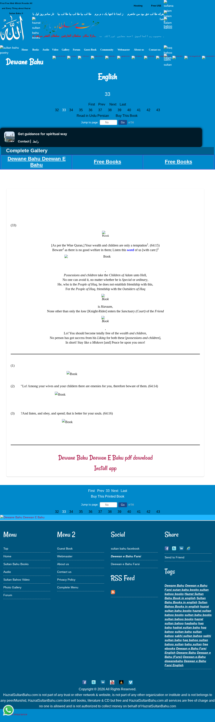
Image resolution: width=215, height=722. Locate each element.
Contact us (64, 571)
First (92, 104)
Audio (7, 571)
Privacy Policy (66, 579)
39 (119, 110)
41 (138, 110)
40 (129, 110)
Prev (101, 104)
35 (80, 110)
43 (158, 110)
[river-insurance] (15, 714)
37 (100, 110)
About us (63, 564)
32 (56, 110)
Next (113, 104)
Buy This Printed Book (107, 496)
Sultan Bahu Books (16, 564)
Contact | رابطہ (28, 141)
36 (90, 110)
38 (109, 110)
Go (123, 122)
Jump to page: (89, 122)
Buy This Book (127, 115)
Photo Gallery (12, 587)
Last (123, 104)
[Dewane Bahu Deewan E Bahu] (22, 517)
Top (5, 548)
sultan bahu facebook (125, 548)
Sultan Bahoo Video (16, 579)
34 (71, 110)
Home (7, 556)
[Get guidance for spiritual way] (9, 141)
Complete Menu (67, 587)
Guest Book (65, 548)
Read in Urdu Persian (93, 115)
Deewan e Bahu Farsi (125, 564)
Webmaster (64, 556)
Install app (105, 468)
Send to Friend (174, 557)
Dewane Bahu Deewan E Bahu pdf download (105, 457)
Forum (7, 595)
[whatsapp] (8, 710)
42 (148, 110)
